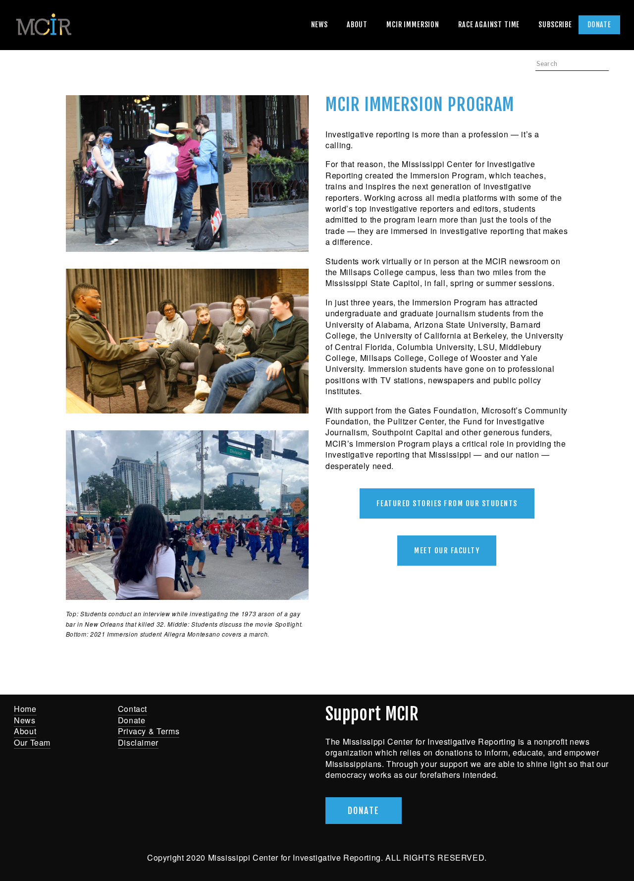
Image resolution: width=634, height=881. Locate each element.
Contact (132, 708)
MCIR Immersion (412, 24)
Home (25, 708)
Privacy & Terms (149, 731)
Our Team (32, 742)
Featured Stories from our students (447, 503)
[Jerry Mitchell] (239, 715)
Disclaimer (138, 742)
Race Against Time (489, 24)
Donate (599, 24)
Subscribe (555, 24)
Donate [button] (363, 810)
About (357, 24)
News (319, 24)
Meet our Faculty (446, 550)
